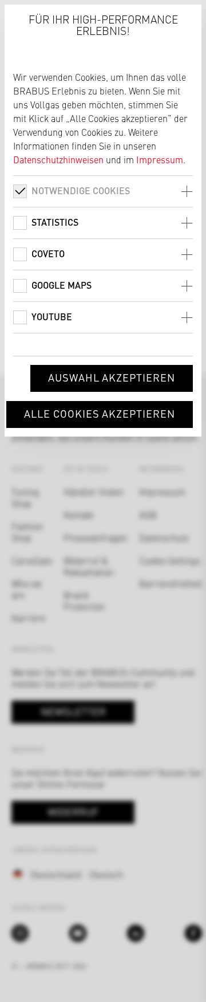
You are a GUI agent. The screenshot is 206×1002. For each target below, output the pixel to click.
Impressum (159, 159)
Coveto (48, 253)
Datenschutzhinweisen (58, 159)
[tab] (103, 191)
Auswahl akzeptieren (111, 377)
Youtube (51, 316)
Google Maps (61, 285)
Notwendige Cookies (80, 190)
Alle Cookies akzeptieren (99, 413)
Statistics (54, 222)
